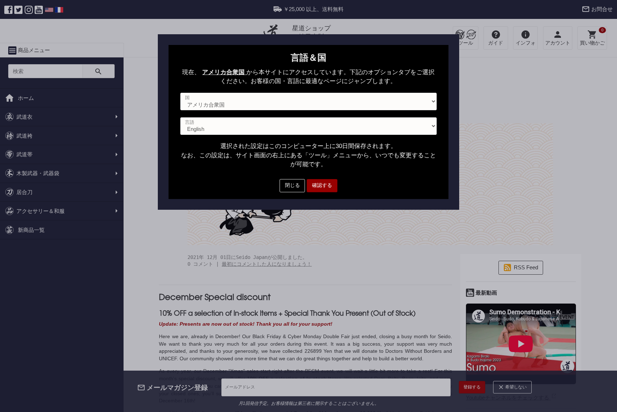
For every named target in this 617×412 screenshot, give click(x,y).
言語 (189, 122)
